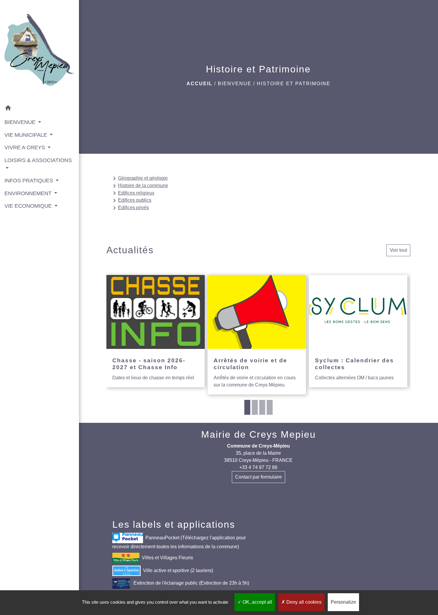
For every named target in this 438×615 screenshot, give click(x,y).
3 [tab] (262, 407)
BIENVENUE (234, 83)
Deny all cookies (303, 602)
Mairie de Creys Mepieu (258, 434)
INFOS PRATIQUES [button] (29, 181)
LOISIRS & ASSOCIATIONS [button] (38, 160)
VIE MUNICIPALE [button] (26, 135)
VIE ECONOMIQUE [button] (28, 206)
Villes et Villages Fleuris (167, 557)
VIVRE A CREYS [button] (25, 147)
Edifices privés (130, 208)
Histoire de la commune (139, 186)
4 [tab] (270, 407)
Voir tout (398, 250)
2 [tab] (255, 407)
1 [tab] (247, 407)
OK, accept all (256, 602)
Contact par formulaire (258, 476)
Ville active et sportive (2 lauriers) (178, 570)
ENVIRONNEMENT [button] (28, 193)
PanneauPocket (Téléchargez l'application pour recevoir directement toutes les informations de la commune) (179, 542)
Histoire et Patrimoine (293, 83)
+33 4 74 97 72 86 (258, 467)
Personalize (343, 602)
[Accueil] (39, 51)
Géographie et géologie (139, 178)
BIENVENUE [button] (20, 122)
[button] (39, 109)
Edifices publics (131, 200)
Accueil (199, 83)
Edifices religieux (132, 193)
